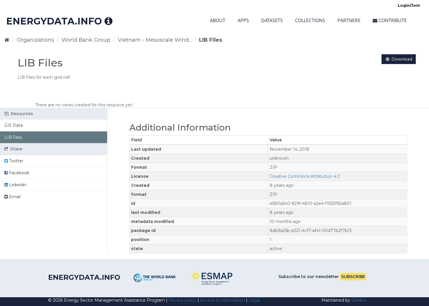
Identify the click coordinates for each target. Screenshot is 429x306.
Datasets (272, 20)
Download (401, 59)
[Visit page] (155, 278)
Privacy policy (182, 300)
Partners (348, 20)
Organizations (35, 40)
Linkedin (17, 184)
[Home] (6, 40)
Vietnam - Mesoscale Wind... (154, 40)
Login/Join (409, 5)
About (217, 20)
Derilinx (358, 300)
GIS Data (13, 125)
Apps (243, 20)
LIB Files (210, 40)
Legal (254, 300)
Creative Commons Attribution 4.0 (305, 176)
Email (14, 196)
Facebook (18, 172)
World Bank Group (86, 40)
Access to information (222, 300)
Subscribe (353, 276)
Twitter (15, 160)
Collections (310, 20)
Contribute (392, 20)
